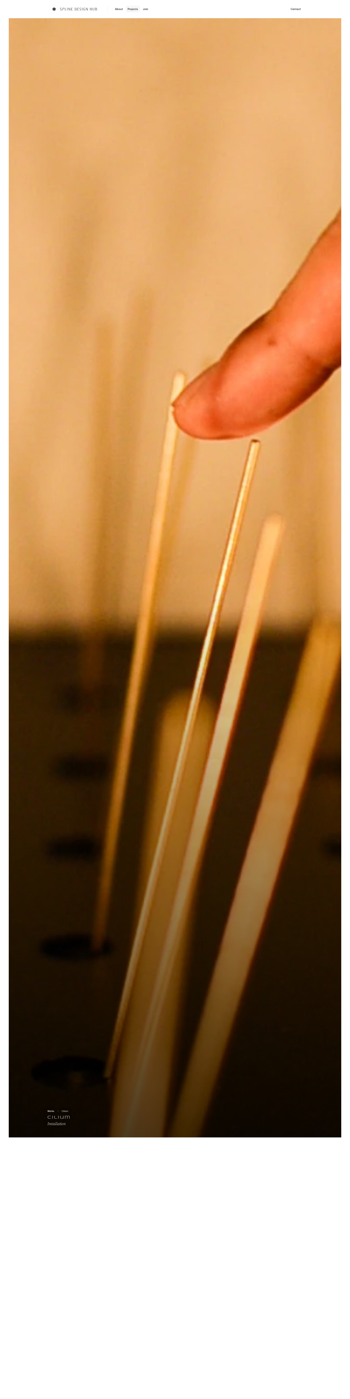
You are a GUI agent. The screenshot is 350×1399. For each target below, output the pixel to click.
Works (50, 1111)
